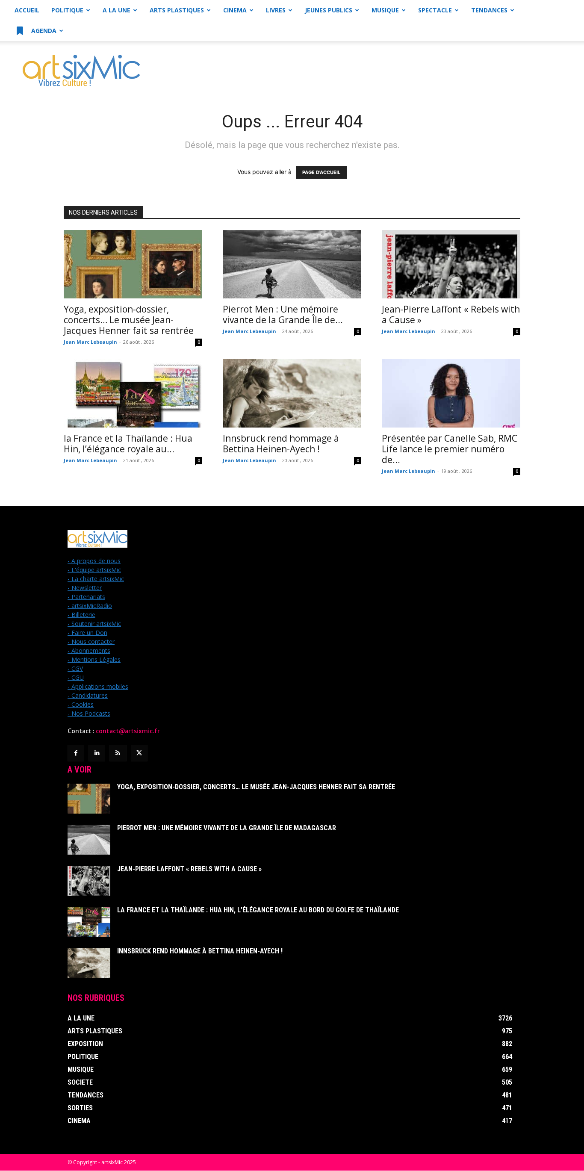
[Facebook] (76, 753)
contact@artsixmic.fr (128, 731)
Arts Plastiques (177, 10)
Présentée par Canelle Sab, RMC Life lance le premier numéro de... (449, 449)
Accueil (27, 10)
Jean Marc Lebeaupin (90, 342)
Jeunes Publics (328, 10)
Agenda (42, 31)
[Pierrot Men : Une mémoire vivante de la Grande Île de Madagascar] (292, 264)
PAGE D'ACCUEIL (321, 172)
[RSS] (117, 753)
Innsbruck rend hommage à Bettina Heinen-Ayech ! (281, 443)
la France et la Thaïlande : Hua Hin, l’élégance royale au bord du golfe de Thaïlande (258, 910)
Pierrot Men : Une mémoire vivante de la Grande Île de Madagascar (226, 828)
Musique (385, 10)
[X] (139, 753)
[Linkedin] (96, 753)
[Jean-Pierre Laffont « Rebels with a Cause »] (451, 264)
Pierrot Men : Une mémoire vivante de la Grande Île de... (283, 314)
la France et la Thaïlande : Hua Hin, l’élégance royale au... (128, 443)
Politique (67, 10)
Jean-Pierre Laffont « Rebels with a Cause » (451, 314)
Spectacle (435, 10)
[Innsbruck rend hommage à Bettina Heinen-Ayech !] (292, 393)
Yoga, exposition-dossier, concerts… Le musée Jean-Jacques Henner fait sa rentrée (129, 319)
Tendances (489, 10)
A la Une (116, 10)
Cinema (235, 10)
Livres (276, 10)
